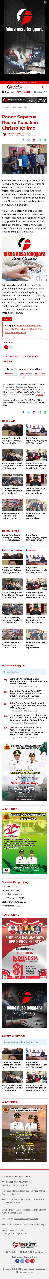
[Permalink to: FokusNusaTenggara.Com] (4, 134)
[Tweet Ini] (29, 140)
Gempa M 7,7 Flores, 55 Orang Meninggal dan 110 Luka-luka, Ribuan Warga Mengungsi (28, 681)
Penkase (7, 361)
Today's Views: (9, 890)
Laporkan (10, 374)
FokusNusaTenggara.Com (18, 133)
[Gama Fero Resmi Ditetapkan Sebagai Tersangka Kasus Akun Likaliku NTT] (12, 430)
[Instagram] (27, 1261)
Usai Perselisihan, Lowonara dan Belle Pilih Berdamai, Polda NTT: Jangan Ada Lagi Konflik (12, 491)
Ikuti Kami (26, 374)
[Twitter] (22, 1261)
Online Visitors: (9, 886)
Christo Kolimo (10, 356)
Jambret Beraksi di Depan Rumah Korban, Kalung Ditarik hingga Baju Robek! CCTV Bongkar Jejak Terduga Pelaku (35, 491)
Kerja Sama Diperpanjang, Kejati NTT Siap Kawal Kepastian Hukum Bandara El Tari (36, 440)
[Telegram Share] (39, 140)
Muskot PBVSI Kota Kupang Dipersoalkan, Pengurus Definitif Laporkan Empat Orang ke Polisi (35, 516)
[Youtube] (32, 1261)
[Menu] (4, 87)
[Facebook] (17, 1261)
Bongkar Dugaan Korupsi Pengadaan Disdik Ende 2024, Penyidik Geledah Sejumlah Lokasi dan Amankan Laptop (36, 466)
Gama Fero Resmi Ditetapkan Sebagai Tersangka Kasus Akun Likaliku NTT (12, 440)
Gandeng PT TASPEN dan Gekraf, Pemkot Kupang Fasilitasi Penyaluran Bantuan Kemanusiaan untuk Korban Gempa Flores (27, 731)
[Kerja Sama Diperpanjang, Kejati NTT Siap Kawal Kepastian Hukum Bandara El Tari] (36, 430)
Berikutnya (7, 319)
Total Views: (7, 905)
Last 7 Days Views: (10, 898)
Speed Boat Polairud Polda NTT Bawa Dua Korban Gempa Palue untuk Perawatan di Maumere (26, 693)
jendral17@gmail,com (17, 1233)
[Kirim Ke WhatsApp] (45, 140)
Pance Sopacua (30, 356)
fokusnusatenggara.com (26, 1218)
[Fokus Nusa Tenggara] (14, 87)
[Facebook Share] (23, 140)
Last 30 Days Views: (11, 902)
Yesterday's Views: (10, 894)
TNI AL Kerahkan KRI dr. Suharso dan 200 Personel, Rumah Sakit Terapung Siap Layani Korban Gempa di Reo (28, 717)
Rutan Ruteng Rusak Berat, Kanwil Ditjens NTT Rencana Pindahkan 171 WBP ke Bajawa (12, 466)
